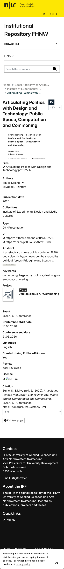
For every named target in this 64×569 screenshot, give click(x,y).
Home (6, 84)
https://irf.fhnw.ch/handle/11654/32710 (30, 238)
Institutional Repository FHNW (26, 29)
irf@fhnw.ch (19, 478)
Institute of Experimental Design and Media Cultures (24, 89)
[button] (57, 14)
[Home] (19, 5)
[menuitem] (32, 43)
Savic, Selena (11, 182)
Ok (56, 563)
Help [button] (8, 56)
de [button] (45, 14)
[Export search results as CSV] (51, 102)
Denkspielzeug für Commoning (39, 293)
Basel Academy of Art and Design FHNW (32, 84)
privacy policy (23, 564)
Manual (11, 519)
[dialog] (32, 559)
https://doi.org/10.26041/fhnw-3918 (28, 242)
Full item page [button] (14, 420)
